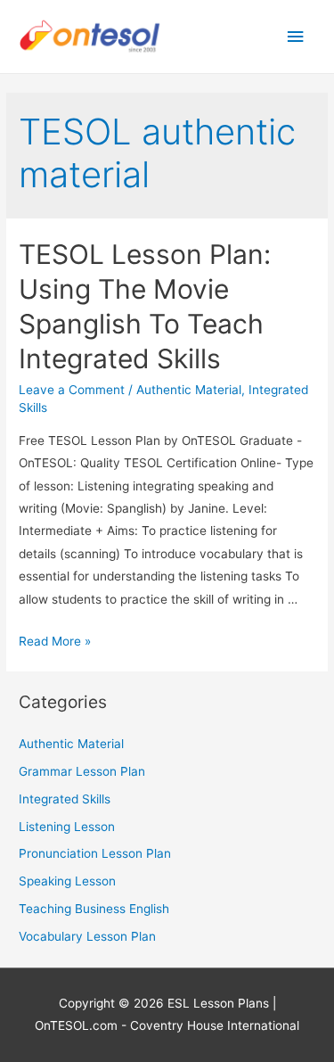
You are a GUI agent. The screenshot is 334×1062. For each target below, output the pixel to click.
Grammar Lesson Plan (82, 771)
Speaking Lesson (67, 881)
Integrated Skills (64, 799)
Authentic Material (188, 390)
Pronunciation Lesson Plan (95, 853)
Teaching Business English (94, 908)
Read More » (55, 641)
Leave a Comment (72, 390)
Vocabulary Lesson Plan (87, 936)
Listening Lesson (67, 826)
